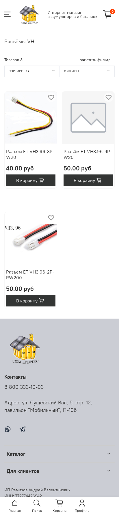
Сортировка (19, 71)
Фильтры (71, 71)
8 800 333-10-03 (24, 387)
